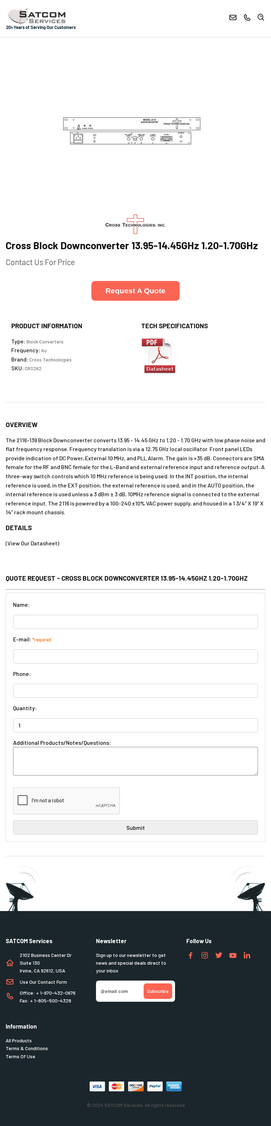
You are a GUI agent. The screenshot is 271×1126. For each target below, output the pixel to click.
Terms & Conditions (27, 1048)
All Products (19, 1040)
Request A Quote (135, 291)
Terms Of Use (20, 1056)
